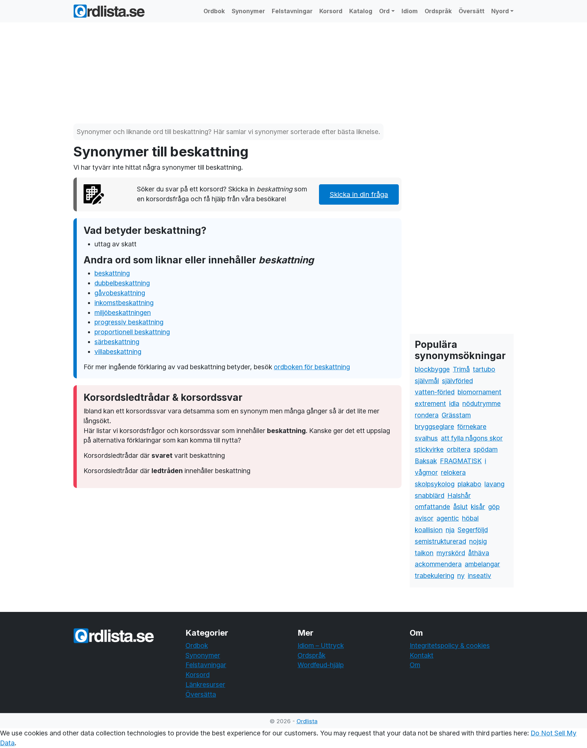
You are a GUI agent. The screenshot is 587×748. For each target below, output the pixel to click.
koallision (429, 530)
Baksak (426, 461)
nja (450, 530)
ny (461, 576)
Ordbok (214, 11)
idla (454, 403)
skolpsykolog (435, 484)
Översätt (471, 11)
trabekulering (434, 576)
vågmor (426, 472)
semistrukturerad (440, 541)
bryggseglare (434, 427)
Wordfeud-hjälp (321, 665)
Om (415, 665)
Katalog (360, 11)
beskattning (112, 273)
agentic (448, 518)
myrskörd (451, 553)
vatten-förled (435, 392)
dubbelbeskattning (122, 283)
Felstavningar (292, 11)
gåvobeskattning (119, 293)
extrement (430, 403)
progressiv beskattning (128, 322)
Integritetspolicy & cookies (450, 645)
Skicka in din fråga (359, 194)
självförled (457, 381)
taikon (424, 553)
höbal (470, 518)
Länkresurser (205, 684)
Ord (384, 11)
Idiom (410, 11)
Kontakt (421, 655)
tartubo (484, 369)
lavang (494, 484)
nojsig (478, 541)
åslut (460, 507)
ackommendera (438, 564)
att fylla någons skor (472, 438)
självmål (427, 381)
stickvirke (429, 449)
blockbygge (432, 369)
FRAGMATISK (461, 461)
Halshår (459, 495)
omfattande (432, 507)
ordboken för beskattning (312, 367)
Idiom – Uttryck (321, 645)
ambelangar (482, 564)
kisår (478, 507)
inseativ (479, 576)
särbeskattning (116, 342)
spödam (486, 449)
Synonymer (248, 11)
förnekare (471, 427)
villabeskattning (117, 352)
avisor (424, 518)
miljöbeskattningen (122, 312)
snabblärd (429, 495)
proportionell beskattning (132, 332)
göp (494, 507)
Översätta (200, 694)
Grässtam (456, 415)
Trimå (461, 369)
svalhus (426, 438)
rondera (427, 415)
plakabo (469, 484)
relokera (453, 472)
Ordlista (307, 721)
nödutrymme (481, 403)
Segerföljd (473, 530)
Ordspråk (438, 11)
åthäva (478, 553)
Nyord (500, 11)
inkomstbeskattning (124, 303)
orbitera (458, 449)
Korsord (330, 11)
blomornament (479, 392)
